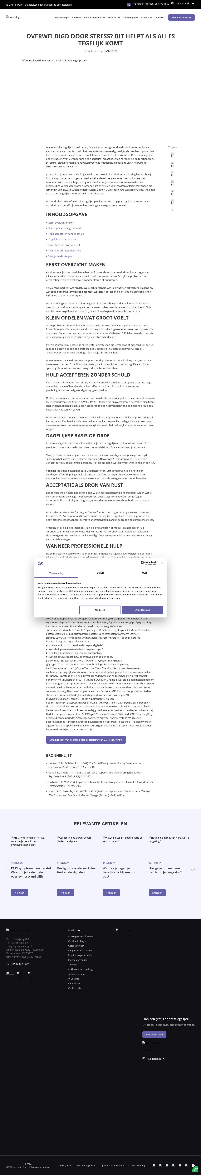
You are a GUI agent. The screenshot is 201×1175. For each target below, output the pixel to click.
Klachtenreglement (86, 1165)
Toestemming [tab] (56, 573)
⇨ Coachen (73, 978)
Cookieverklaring (136, 1165)
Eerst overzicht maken (61, 222)
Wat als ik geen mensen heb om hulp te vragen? (76, 649)
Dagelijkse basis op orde (62, 239)
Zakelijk (145, 17)
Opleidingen (129, 17)
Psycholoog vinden (77, 959)
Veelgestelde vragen (60, 256)
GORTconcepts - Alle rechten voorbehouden (28, 1167)
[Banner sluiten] (162, 563)
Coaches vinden (76, 945)
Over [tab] (144, 573)
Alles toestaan (142, 609)
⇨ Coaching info (76, 973)
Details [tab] (100, 573)
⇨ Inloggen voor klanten (80, 936)
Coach (75, 17)
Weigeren (100, 609)
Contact (159, 17)
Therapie (72, 964)
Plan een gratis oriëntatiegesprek (166, 1019)
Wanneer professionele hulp (64, 250)
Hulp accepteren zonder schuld (66, 233)
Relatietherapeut (93, 17)
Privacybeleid (65, 1165)
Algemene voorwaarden (112, 1165)
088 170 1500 (162, 3)
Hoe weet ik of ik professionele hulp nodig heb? (76, 645)
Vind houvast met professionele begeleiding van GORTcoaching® (86, 739)
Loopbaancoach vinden (80, 950)
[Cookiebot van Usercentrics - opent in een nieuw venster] (143, 563)
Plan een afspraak (181, 17)
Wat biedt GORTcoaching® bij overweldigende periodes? (81, 656)
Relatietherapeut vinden (80, 955)
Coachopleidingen (77, 941)
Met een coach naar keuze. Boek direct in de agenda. (168, 1024)
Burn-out (112, 17)
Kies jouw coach (154, 1034)
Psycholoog (61, 17)
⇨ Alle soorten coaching (80, 969)
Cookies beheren (76, 988)
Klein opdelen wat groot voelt (65, 228)
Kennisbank (74, 983)
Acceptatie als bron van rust (64, 245)
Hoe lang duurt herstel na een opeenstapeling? (75, 653)
